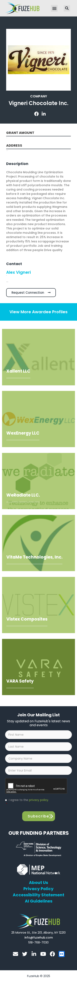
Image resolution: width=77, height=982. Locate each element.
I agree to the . (27, 802)
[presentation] (36, 786)
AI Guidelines (38, 901)
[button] (54, 8)
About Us (38, 882)
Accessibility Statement (38, 895)
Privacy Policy (38, 889)
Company (38, 96)
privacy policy (38, 800)
